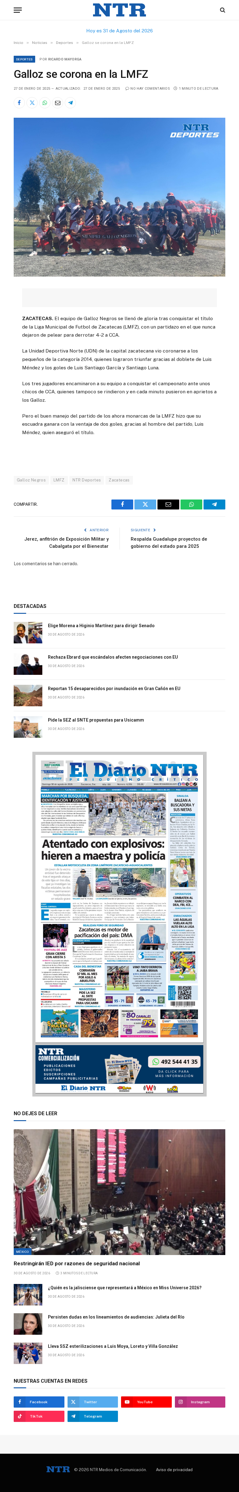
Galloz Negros (31, 480)
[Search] (222, 10)
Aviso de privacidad (174, 1469)
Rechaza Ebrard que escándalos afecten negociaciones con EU (113, 657)
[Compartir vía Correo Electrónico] (57, 102)
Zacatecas (119, 480)
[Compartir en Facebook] (19, 102)
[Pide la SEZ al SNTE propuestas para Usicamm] (28, 727)
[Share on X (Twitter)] (32, 102)
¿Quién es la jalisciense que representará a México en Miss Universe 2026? (125, 1287)
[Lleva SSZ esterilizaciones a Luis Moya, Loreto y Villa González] (28, 1353)
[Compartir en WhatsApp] (44, 102)
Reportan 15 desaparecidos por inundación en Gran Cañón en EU (114, 688)
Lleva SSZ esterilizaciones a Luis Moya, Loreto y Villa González (113, 1346)
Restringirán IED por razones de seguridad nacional (77, 1263)
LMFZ (59, 480)
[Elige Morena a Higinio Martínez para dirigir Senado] (28, 632)
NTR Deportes (87, 480)
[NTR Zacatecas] (119, 10)
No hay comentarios (150, 89)
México (22, 1251)
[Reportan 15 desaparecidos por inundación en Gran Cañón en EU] (28, 695)
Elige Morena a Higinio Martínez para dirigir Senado (101, 625)
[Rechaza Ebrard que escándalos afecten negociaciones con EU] (28, 664)
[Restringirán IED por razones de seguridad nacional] (119, 1192)
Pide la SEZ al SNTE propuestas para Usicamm (96, 720)
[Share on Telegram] (70, 102)
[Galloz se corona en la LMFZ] (119, 274)
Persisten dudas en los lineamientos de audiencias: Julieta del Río (116, 1316)
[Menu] (18, 10)
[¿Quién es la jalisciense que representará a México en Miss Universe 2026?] (28, 1294)
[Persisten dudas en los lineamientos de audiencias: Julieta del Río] (28, 1324)
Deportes (24, 59)
